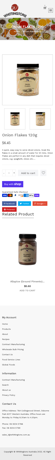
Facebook (10, 203)
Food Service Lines (11, 359)
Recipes (5, 339)
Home (17, 31)
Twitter (25, 203)
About (5, 334)
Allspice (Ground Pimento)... (27, 281)
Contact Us (7, 354)
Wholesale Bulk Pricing (13, 349)
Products (6, 329)
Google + (41, 203)
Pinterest (10, 209)
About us (6, 390)
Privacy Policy (8, 395)
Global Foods (8, 365)
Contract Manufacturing (13, 344)
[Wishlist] (43, 173)
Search (5, 385)
